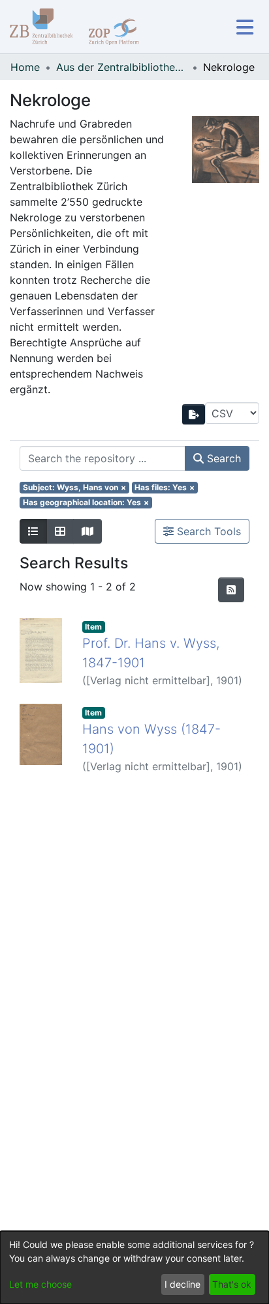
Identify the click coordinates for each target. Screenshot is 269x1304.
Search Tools (207, 531)
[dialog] (134, 1267)
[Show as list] (33, 531)
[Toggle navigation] (244, 27)
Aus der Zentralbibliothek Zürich (121, 67)
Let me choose (40, 1284)
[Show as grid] (60, 531)
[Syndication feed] (231, 589)
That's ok (231, 1284)
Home (25, 67)
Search (222, 458)
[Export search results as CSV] (194, 414)
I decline (182, 1284)
